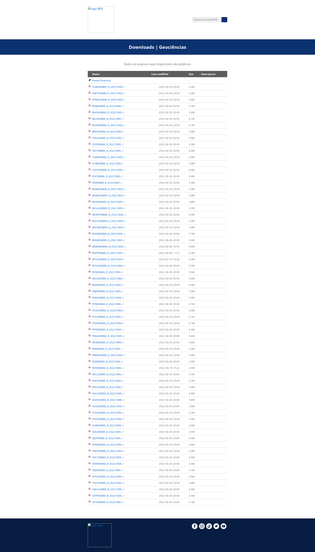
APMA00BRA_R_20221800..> (108, 99)
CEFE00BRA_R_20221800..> (108, 144)
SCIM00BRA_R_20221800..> (108, 425)
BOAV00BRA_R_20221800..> (108, 125)
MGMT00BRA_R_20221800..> (109, 214)
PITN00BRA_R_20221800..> (108, 304)
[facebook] (195, 528)
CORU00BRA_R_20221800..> (108, 157)
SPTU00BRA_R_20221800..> (108, 476)
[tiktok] (209, 528)
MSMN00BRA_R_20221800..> (109, 246)
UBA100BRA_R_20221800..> (108, 489)
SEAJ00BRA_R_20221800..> (108, 431)
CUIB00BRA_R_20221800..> (108, 163)
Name (96, 74)
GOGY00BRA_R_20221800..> (108, 169)
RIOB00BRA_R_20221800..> (108, 342)
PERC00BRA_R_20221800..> (108, 297)
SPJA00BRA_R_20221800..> (107, 470)
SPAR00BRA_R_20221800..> (108, 444)
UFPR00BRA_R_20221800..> (108, 495)
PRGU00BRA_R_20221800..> (108, 336)
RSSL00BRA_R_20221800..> (108, 387)
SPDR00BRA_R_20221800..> (108, 463)
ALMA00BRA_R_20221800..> (108, 86)
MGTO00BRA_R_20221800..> (109, 221)
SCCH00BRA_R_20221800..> (108, 419)
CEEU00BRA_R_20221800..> (108, 138)
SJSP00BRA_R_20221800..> (107, 438)
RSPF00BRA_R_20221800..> (108, 380)
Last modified (159, 74)
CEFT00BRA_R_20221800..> (108, 150)
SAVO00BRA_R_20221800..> (108, 399)
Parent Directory (101, 80)
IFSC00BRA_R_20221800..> (107, 176)
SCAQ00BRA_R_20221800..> (108, 406)
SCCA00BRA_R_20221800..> (108, 412)
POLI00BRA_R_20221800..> (108, 316)
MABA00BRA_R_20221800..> (109, 189)
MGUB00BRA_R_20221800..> (109, 227)
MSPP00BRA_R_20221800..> (108, 253)
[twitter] (216, 528)
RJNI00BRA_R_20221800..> (107, 348)
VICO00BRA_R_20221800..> (108, 502)
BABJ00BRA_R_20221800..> (108, 106)
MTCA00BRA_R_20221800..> (108, 259)
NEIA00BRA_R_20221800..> (108, 284)
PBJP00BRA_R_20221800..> (108, 291)
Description (208, 74)
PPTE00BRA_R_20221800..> (108, 329)
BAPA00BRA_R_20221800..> (108, 112)
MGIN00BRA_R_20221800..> (108, 201)
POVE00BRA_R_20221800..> (108, 323)
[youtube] (223, 528)
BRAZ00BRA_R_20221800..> (108, 131)
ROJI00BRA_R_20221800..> (107, 361)
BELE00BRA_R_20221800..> (108, 118)
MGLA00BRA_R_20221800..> (108, 208)
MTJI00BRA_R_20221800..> (107, 272)
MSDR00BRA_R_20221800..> (108, 233)
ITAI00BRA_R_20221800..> (107, 182)
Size (191, 74)
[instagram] (202, 528)
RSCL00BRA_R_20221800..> (108, 374)
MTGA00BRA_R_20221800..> (108, 265)
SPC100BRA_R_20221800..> (108, 457)
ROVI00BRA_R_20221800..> (108, 368)
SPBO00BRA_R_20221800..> (108, 451)
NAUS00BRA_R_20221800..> (108, 278)
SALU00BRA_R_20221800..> (108, 393)
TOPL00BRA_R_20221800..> (108, 483)
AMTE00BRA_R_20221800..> (108, 93)
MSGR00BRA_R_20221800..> (108, 240)
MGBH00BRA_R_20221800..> (109, 195)
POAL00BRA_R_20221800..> (108, 310)
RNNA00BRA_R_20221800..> (108, 355)
